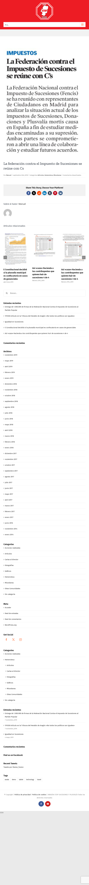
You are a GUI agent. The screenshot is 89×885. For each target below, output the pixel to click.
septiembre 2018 (11, 401)
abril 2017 (8, 500)
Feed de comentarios (13, 619)
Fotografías (9, 565)
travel (39, 780)
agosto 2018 (9, 407)
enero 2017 (9, 517)
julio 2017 (8, 482)
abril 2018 (8, 430)
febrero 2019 (10, 372)
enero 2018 (9, 448)
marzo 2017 (9, 506)
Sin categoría (10, 594)
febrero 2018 (10, 442)
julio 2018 (8, 413)
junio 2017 (9, 488)
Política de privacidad (22, 795)
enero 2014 (9, 535)
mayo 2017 (9, 494)
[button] (5, 257)
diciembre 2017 (11, 453)
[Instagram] (20, 639)
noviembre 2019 (11, 355)
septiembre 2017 (11, 471)
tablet (21, 780)
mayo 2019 (9, 361)
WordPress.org (10, 625)
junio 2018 (9, 419)
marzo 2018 (9, 436)
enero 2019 (9, 378)
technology (30, 780)
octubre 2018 (10, 396)
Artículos (41, 175)
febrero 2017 (10, 511)
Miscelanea (57, 175)
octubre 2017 (10, 465)
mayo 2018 (9, 425)
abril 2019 (8, 367)
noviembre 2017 (11, 459)
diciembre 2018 (11, 384)
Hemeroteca (48, 175)
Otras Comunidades (12, 588)
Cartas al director (11, 559)
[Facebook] (6, 639)
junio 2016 (9, 523)
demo (14, 780)
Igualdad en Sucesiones (14, 322)
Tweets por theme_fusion (13, 767)
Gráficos (8, 571)
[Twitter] (13, 639)
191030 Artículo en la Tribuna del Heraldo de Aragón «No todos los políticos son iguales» (40, 316)
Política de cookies (39, 795)
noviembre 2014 (11, 529)
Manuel (8, 175)
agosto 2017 (9, 477)
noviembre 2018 (11, 390)
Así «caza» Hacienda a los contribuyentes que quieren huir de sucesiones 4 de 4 (36, 333)
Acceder (8, 608)
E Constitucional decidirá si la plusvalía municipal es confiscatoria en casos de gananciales (40, 328)
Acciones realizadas (12, 548)
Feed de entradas (11, 613)
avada (7, 780)
